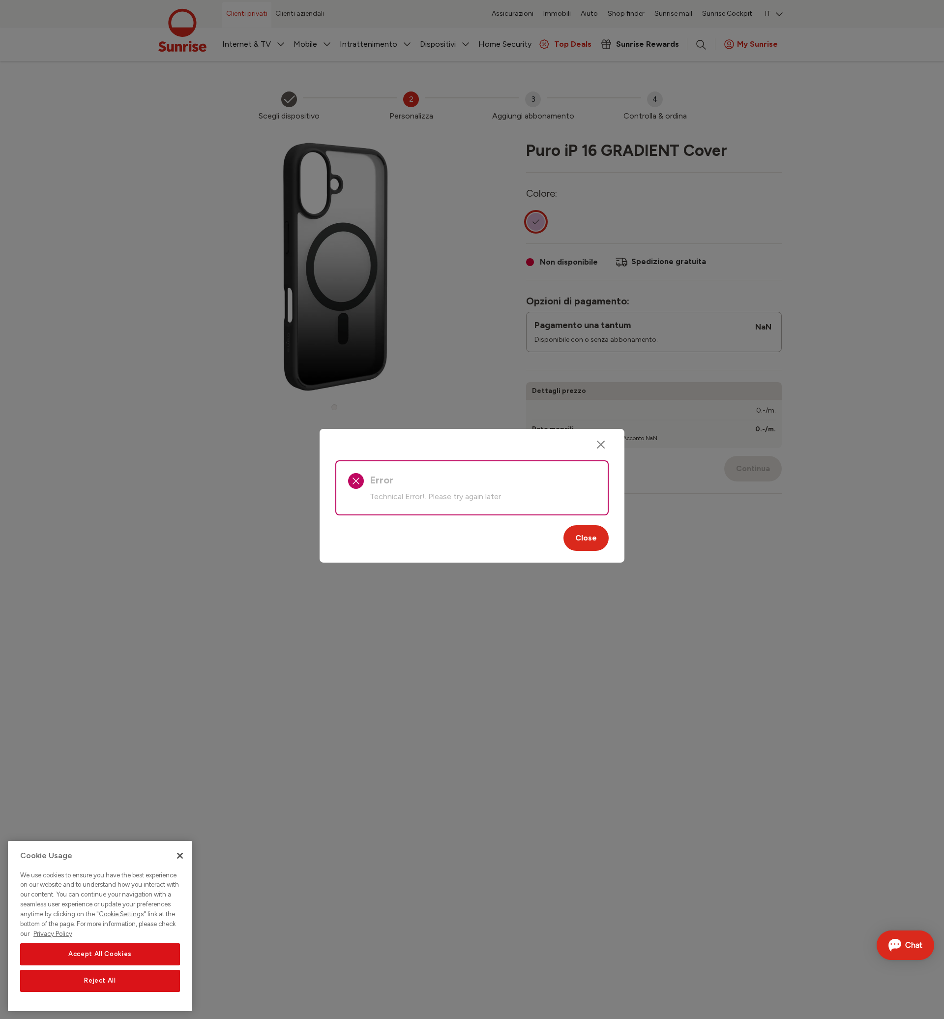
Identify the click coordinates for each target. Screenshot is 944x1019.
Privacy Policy (52, 933)
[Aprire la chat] (905, 945)
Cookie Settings (121, 914)
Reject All (100, 980)
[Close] (601, 444)
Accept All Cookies (100, 954)
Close (586, 537)
